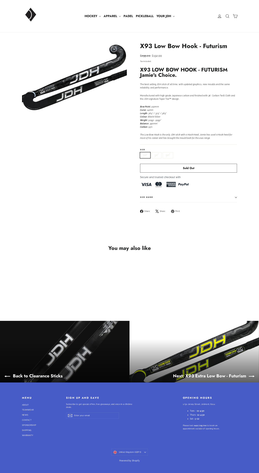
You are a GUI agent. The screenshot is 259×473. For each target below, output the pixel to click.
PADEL (128, 16)
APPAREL (111, 16)
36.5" (145, 155)
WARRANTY (27, 435)
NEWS (25, 415)
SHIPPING (26, 430)
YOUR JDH (164, 16)
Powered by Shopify (129, 460)
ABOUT (25, 405)
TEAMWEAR (28, 410)
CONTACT (27, 420)
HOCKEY (91, 16)
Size (142, 150)
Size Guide (146, 197)
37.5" (156, 155)
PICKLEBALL (145, 16)
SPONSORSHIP (29, 425)
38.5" (167, 155)
